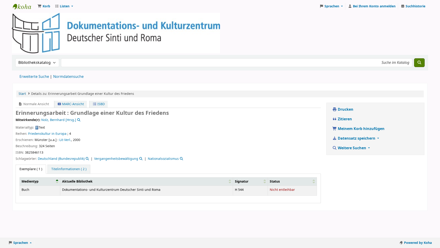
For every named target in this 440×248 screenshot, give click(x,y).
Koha (24, 6)
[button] (44, 6)
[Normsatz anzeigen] (78, 120)
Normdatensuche (68, 76)
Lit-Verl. (65, 140)
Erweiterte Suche (34, 76)
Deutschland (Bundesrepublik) (61, 158)
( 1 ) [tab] (30, 169)
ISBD (100, 104)
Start (22, 93)
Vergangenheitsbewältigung (116, 158)
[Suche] (419, 62)
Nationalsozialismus (163, 158)
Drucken (345, 109)
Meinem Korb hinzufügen (361, 129)
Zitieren (344, 119)
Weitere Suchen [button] (352, 148)
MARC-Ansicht (72, 104)
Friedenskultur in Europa (47, 133)
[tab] (68, 169)
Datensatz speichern (356, 138)
